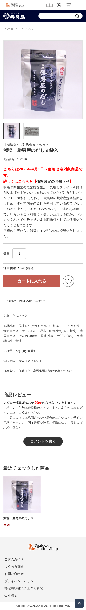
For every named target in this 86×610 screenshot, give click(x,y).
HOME (9, 28)
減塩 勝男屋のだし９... (19, 518)
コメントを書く (43, 441)
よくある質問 (14, 566)
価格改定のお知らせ (52, 181)
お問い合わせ (14, 574)
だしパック (27, 28)
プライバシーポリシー (20, 581)
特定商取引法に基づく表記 (23, 588)
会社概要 (10, 595)
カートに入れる (31, 281)
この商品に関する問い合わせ (24, 301)
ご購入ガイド (14, 559)
